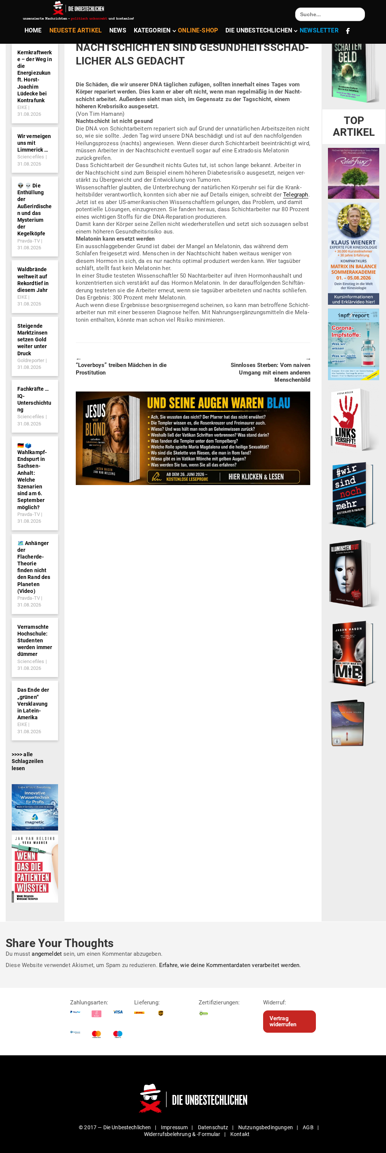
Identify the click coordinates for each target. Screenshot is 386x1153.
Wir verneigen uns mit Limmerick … (34, 143)
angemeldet (47, 953)
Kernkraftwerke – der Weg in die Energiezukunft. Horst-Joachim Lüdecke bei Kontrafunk (34, 76)
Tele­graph (295, 194)
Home (33, 30)
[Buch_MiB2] (353, 653)
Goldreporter (30, 360)
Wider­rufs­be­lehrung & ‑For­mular (182, 1134)
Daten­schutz (213, 1127)
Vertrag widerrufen (283, 1021)
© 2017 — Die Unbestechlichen (115, 1127)
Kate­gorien (152, 30)
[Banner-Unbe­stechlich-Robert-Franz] (353, 172)
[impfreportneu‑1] (353, 344)
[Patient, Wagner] (35, 868)
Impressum (174, 1127)
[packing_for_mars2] (353, 721)
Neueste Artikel (75, 30)
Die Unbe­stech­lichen (258, 30)
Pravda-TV (28, 241)
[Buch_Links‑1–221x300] (353, 418)
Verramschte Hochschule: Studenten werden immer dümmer (34, 640)
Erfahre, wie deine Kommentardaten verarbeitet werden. (230, 965)
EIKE (22, 107)
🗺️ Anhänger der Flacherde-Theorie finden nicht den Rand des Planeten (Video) (34, 567)
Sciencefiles (30, 157)
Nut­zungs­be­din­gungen (265, 1127)
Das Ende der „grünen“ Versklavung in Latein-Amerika (33, 703)
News (117, 30)
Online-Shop (198, 30)
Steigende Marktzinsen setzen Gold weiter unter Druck (32, 339)
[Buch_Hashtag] (353, 494)
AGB (308, 1127)
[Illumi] (353, 573)
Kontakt (240, 1134)
